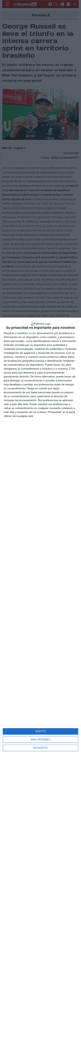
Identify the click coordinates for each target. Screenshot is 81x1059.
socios (32, 333)
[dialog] (40, 688)
